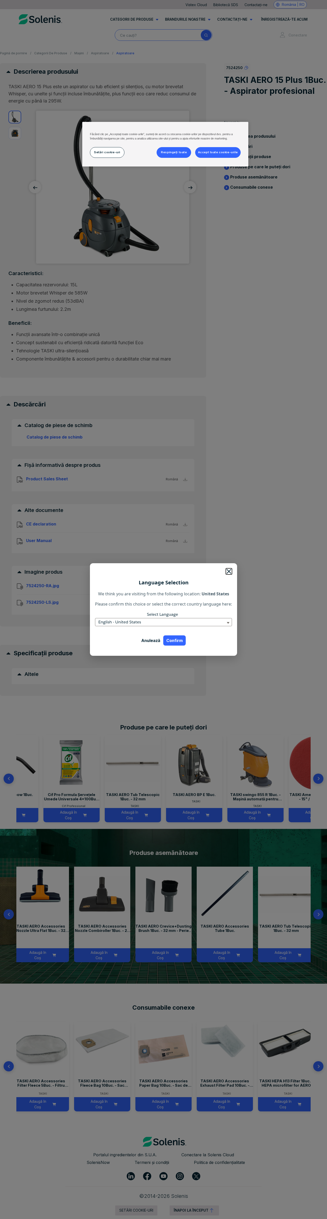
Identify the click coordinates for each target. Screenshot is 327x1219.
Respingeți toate (174, 152)
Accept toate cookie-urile (218, 152)
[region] (165, 144)
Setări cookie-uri (107, 152)
